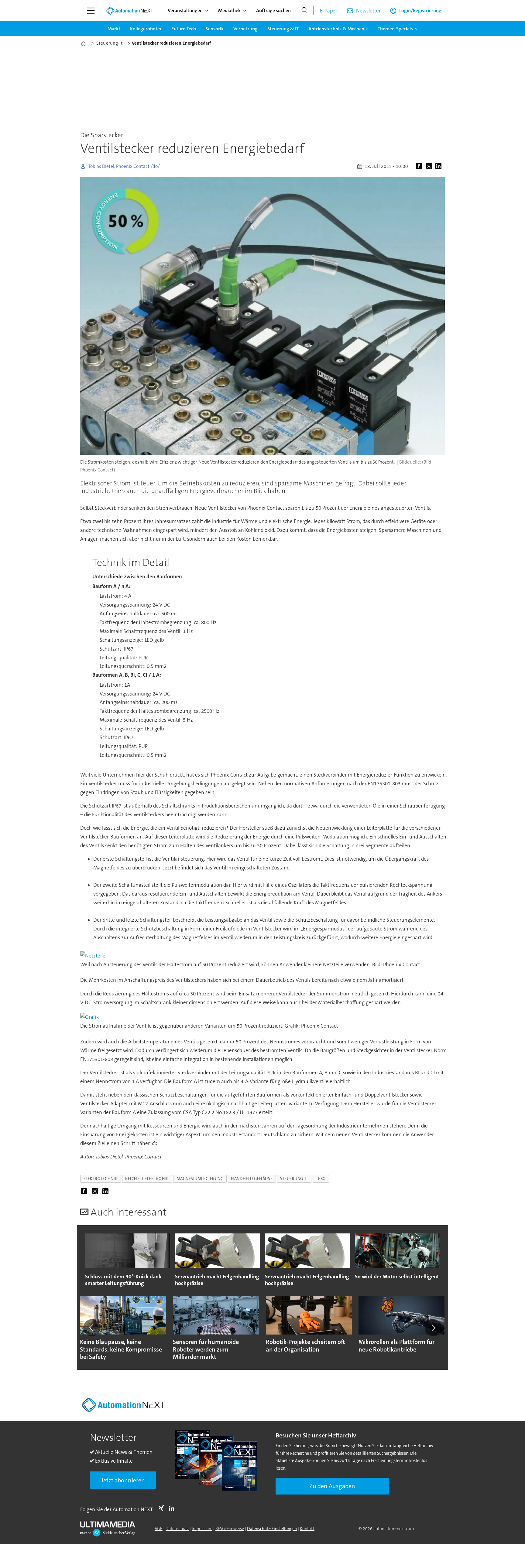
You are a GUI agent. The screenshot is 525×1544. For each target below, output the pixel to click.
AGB (159, 1528)
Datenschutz (177, 1528)
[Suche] (304, 11)
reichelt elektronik (147, 1178)
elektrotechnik (101, 1178)
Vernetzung (245, 29)
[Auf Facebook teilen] (420, 166)
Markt (114, 29)
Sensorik (215, 29)
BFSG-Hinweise (229, 1528)
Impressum (202, 1528)
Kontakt (307, 1528)
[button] (91, 1327)
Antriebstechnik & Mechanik (338, 29)
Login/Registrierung (420, 10)
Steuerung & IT (283, 29)
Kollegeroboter (146, 29)
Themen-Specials (395, 29)
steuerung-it (294, 1178)
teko (321, 1178)
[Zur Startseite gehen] (129, 10)
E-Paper (328, 10)
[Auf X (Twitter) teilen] (429, 166)
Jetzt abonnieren (123, 1480)
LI (173, 1508)
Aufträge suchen (273, 10)
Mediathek (229, 10)
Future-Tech (183, 29)
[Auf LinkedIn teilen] (439, 166)
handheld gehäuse (252, 1178)
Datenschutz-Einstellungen (272, 1528)
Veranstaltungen (185, 10)
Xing (162, 1508)
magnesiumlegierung (200, 1178)
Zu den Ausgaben (332, 1486)
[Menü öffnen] (91, 10)
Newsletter (368, 10)
